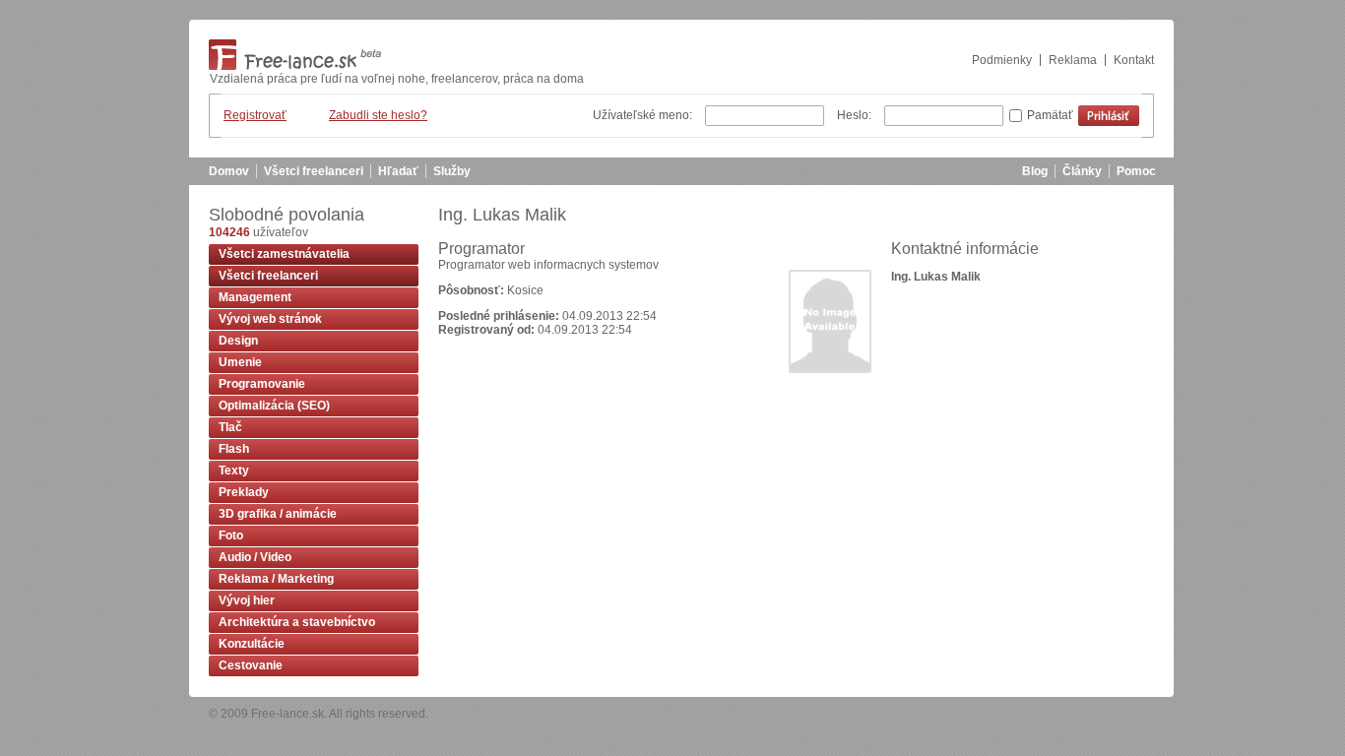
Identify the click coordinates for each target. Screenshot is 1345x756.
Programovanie (262, 384)
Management (255, 297)
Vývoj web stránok (270, 319)
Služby (452, 171)
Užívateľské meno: (642, 115)
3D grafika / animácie (278, 514)
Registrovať (255, 115)
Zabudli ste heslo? (378, 115)
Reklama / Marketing (276, 579)
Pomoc (1136, 171)
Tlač (230, 427)
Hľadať (398, 171)
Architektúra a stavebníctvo (297, 622)
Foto (231, 535)
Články (1082, 171)
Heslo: (854, 115)
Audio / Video (255, 557)
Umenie (240, 362)
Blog (1035, 171)
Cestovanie (251, 665)
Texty (234, 470)
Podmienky (1002, 60)
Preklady (244, 492)
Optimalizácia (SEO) (274, 405)
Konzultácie (252, 644)
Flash (234, 449)
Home (295, 54)
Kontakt (1134, 60)
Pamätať (1050, 115)
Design (238, 340)
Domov (229, 171)
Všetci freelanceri (313, 171)
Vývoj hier (247, 600)
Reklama (1073, 60)
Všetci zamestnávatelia (284, 254)
